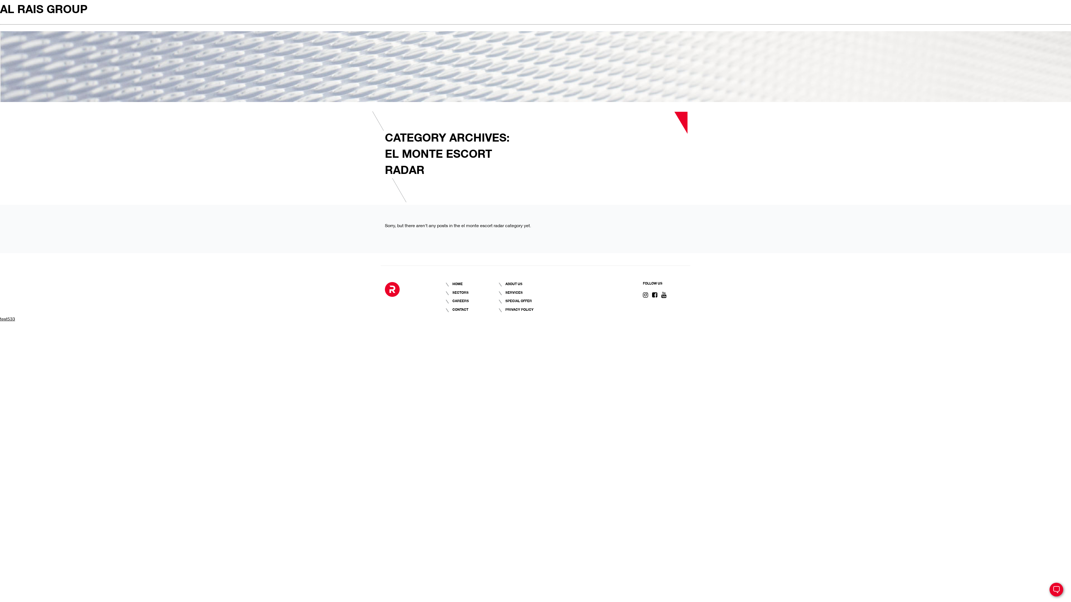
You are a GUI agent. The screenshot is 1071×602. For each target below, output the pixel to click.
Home (457, 283)
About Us (513, 283)
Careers (460, 300)
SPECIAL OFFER (518, 300)
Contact (460, 309)
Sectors (460, 292)
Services (514, 292)
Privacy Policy (519, 309)
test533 (7, 318)
